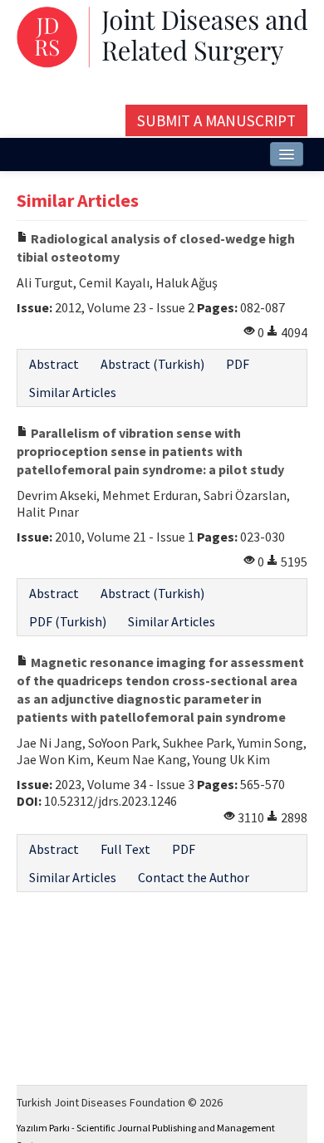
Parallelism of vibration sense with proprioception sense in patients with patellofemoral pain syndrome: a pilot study (150, 451)
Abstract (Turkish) (152, 364)
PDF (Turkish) (67, 621)
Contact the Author (193, 877)
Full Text (125, 849)
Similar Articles (72, 392)
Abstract (54, 364)
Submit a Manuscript (216, 120)
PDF (237, 364)
